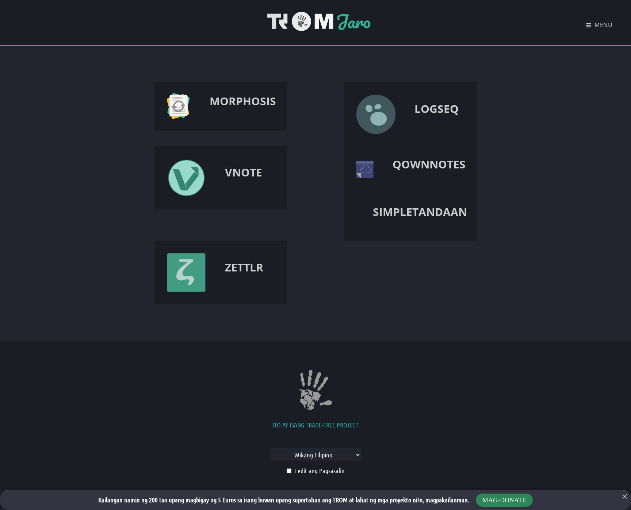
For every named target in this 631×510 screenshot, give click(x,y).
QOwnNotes (429, 164)
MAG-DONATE (504, 500)
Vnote (243, 172)
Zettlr (244, 267)
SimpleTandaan (420, 211)
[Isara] (625, 496)
